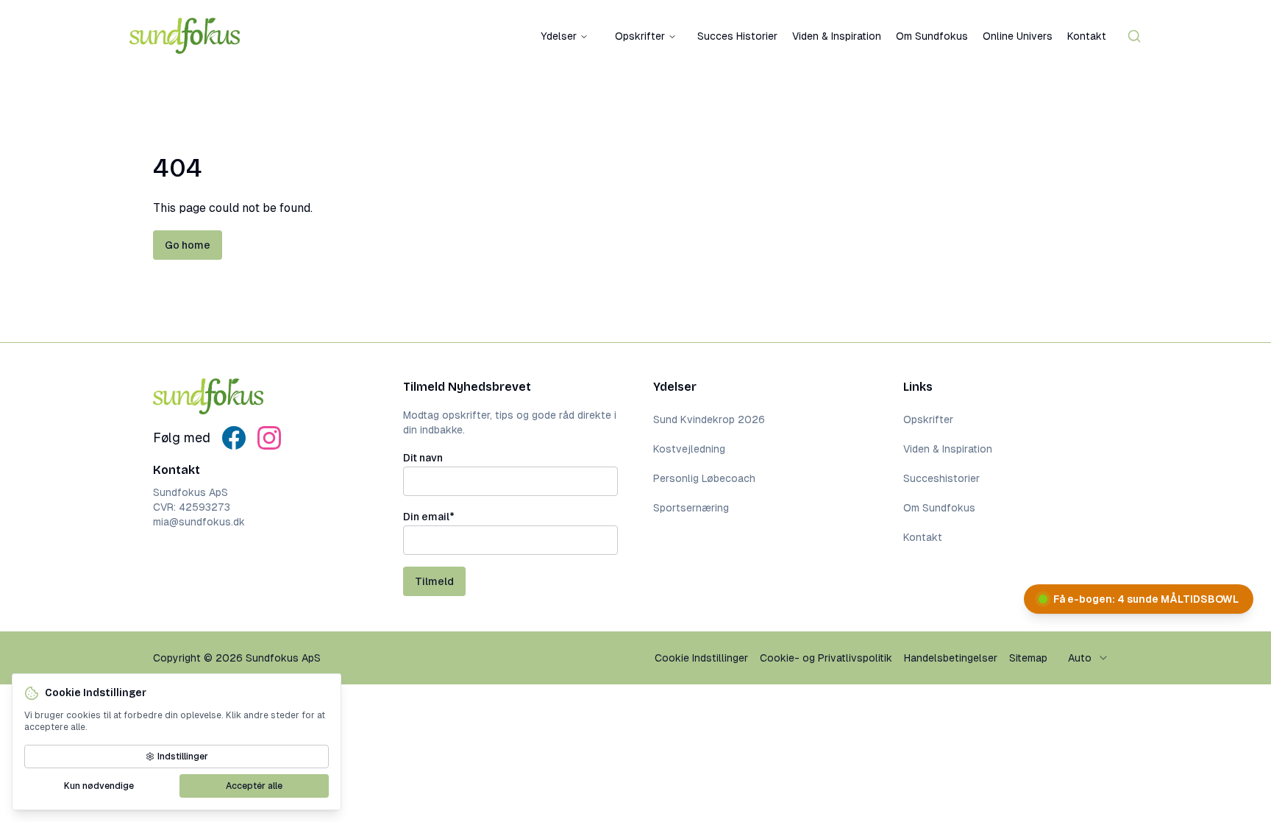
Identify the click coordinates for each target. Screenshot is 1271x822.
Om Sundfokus (932, 36)
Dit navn (423, 458)
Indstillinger (182, 756)
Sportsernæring (691, 508)
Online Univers (1018, 36)
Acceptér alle (254, 786)
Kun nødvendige (99, 786)
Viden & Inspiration (836, 36)
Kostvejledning (689, 449)
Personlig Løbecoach (704, 478)
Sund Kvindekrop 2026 (709, 419)
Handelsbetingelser (950, 658)
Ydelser (559, 36)
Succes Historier (737, 36)
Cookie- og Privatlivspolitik (826, 658)
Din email (429, 516)
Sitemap (1028, 658)
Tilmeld (434, 581)
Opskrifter (640, 36)
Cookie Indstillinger (701, 658)
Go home (187, 245)
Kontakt (1086, 36)
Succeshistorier (941, 478)
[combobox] (1088, 658)
